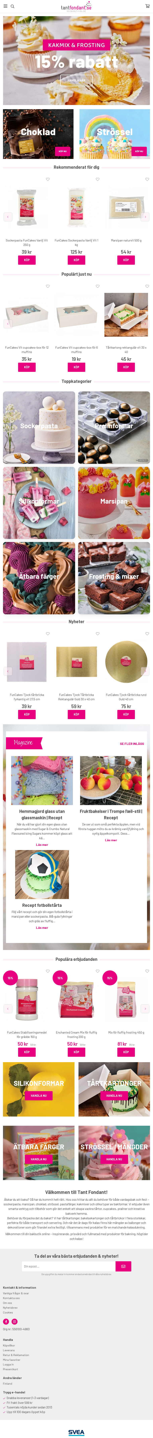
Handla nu (39, 1095)
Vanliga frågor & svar (16, 1293)
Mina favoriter (11, 1359)
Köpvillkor (9, 1345)
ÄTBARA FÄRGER (38, 1147)
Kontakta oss (11, 1298)
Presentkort (10, 1369)
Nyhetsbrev (10, 1307)
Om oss (7, 1302)
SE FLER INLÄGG (132, 743)
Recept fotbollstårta (42, 905)
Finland (7, 1383)
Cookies (8, 1312)
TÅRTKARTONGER (114, 1083)
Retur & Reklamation (16, 1355)
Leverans (9, 1350)
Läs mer (42, 844)
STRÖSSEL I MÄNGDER (114, 1147)
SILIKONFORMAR (39, 1083)
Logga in (8, 1364)
